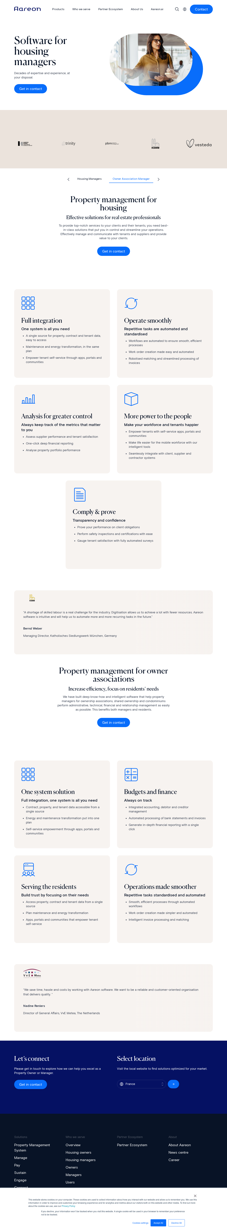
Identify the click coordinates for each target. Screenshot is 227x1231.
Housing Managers (89, 178)
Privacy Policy (68, 1205)
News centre (178, 1152)
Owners (72, 1167)
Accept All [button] (158, 1222)
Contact (201, 9)
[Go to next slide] (158, 179)
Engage (20, 1180)
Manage (20, 1158)
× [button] (195, 1194)
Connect (21, 1187)
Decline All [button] (176, 1222)
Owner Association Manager (131, 178)
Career (173, 1160)
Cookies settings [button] (140, 1222)
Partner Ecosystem (132, 1145)
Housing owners (78, 1152)
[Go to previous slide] (68, 179)
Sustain (20, 1172)
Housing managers (81, 1160)
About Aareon (179, 1145)
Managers (74, 1175)
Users (70, 1182)
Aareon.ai (157, 9)
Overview (73, 1145)
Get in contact (30, 89)
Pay (17, 1165)
